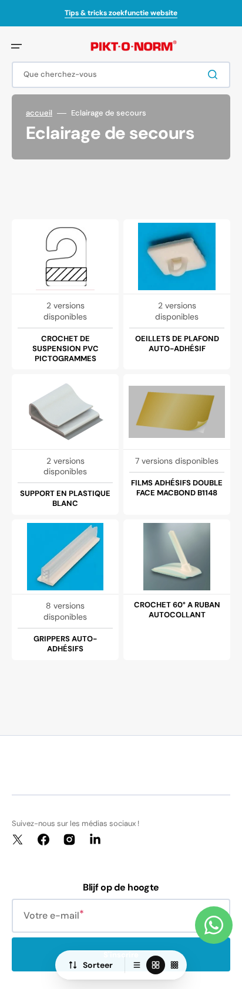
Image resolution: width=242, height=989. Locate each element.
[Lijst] (136, 965)
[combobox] (121, 75)
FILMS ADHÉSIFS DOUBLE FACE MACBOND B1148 (177, 488)
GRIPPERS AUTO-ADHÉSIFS (65, 644)
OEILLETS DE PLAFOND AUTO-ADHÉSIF (177, 344)
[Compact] (174, 965)
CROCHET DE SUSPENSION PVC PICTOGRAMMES (65, 348)
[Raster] (155, 965)
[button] (16, 46)
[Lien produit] (65, 294)
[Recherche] (215, 74)
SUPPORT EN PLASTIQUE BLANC (65, 498)
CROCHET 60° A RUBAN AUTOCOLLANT (177, 610)
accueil (39, 113)
